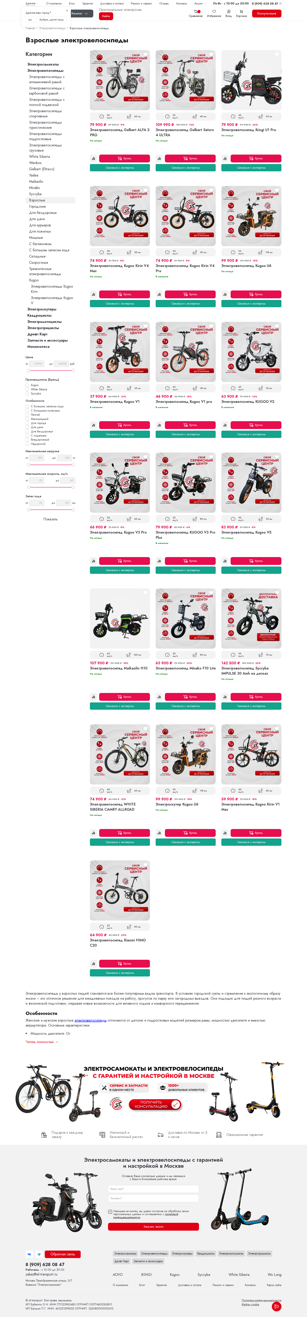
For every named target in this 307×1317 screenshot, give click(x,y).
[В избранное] (145, 54)
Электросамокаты (43, 64)
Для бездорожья (42, 212)
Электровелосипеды (45, 70)
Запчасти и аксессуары (47, 340)
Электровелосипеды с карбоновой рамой (47, 91)
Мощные (36, 237)
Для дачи (37, 219)
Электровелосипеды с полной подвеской (47, 102)
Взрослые (37, 200)
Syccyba (35, 194)
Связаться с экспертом (120, 168)
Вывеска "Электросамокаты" (49, 1283)
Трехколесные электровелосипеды (45, 271)
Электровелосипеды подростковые (45, 136)
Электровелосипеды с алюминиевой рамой (47, 79)
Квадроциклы (39, 315)
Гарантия (87, 3)
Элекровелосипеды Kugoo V (52, 300)
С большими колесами (45, 411)
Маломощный (39, 419)
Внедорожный (40, 440)
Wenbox (35, 162)
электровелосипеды (91, 1020)
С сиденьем (38, 436)
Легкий (35, 415)
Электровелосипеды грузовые (45, 148)
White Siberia (39, 156)
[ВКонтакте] (29, 1254)
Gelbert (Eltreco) (41, 169)
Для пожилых (40, 231)
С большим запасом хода (49, 250)
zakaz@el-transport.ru (41, 1274)
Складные (37, 256)
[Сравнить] (93, 158)
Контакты (181, 3)
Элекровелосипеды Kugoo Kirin (52, 289)
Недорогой (38, 444)
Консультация (266, 13)
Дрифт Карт (37, 334)
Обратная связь (62, 1254)
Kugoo (34, 280)
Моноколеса (38, 346)
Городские (37, 206)
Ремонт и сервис (141, 3)
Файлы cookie (250, 1304)
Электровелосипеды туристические (45, 125)
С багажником (40, 243)
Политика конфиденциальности (261, 1300)
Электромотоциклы (44, 321)
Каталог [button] (77, 13)
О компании (54, 3)
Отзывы (164, 3)
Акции (198, 3)
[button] (231, 3)
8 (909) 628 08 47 (45, 1264)
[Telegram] (39, 1254)
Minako (34, 187)
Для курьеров (40, 225)
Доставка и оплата (111, 3)
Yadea (33, 175)
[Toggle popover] (276, 1306)
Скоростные (38, 262)
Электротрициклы (43, 328)
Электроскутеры (41, 309)
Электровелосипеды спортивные (45, 113)
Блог (72, 3)
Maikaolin (36, 181)
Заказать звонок (153, 1227)
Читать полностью (40, 1042)
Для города (38, 423)
